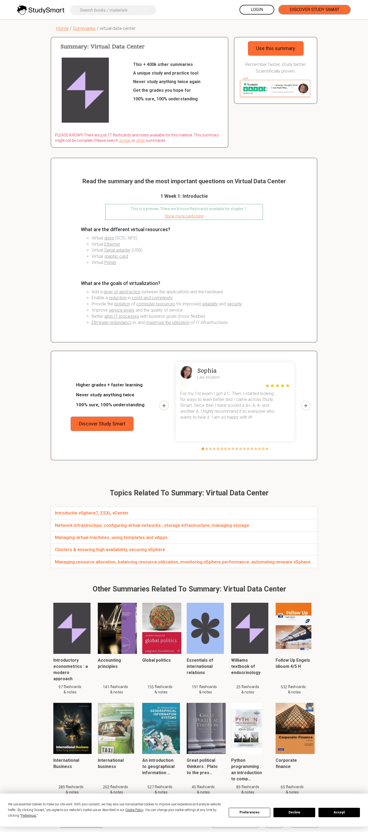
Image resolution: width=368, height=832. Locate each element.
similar (125, 140)
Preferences (249, 812)
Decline (294, 812)
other (140, 140)
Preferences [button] (28, 815)
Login (257, 9)
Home (62, 28)
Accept (339, 812)
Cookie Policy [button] (134, 810)
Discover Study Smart (314, 9)
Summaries (84, 28)
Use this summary (275, 48)
